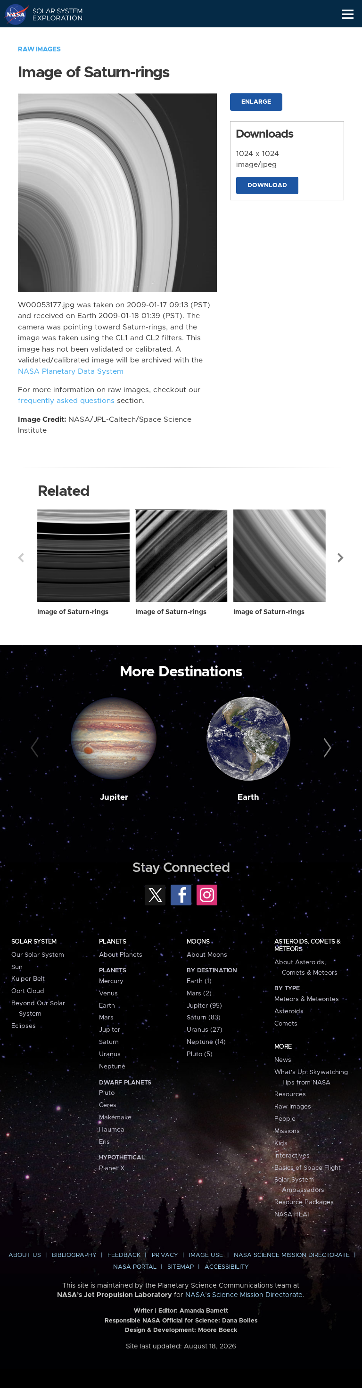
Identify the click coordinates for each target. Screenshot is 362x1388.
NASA (12, 14)
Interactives (292, 1155)
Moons (198, 941)
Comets (285, 1023)
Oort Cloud (27, 991)
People (285, 1119)
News (282, 1060)
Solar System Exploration (52, 14)
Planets (112, 941)
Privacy (165, 1255)
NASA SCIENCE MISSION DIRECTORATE (292, 1255)
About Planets (120, 955)
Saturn (109, 1042)
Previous (21, 557)
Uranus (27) (204, 1030)
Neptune (112, 1066)
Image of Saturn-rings (72, 612)
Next (341, 557)
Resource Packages (304, 1202)
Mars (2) (199, 993)
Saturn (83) (204, 1017)
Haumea (111, 1129)
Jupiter (114, 797)
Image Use (206, 1255)
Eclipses (23, 1026)
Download (267, 185)
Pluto (107, 1093)
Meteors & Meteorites (306, 999)
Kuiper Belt (28, 979)
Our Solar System (37, 955)
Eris (104, 1142)
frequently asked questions (66, 400)
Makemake (115, 1117)
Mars (106, 1017)
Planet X (111, 1168)
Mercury (111, 981)
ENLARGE (256, 102)
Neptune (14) (206, 1042)
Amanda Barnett (204, 1311)
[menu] (347, 14)
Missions (287, 1131)
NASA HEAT (292, 1214)
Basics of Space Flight (307, 1168)
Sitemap (180, 1267)
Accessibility (227, 1267)
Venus (108, 993)
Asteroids (289, 1011)
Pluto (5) (200, 1054)
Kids (281, 1143)
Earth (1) (199, 981)
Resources (290, 1094)
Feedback (123, 1255)
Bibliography (74, 1255)
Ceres (107, 1105)
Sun (17, 967)
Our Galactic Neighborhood (52, 36)
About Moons (207, 955)
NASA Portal (134, 1267)
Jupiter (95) (204, 1005)
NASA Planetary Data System (70, 371)
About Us (24, 1255)
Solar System (34, 941)
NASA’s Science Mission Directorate (244, 1295)
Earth (248, 797)
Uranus (110, 1054)
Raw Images (39, 49)
